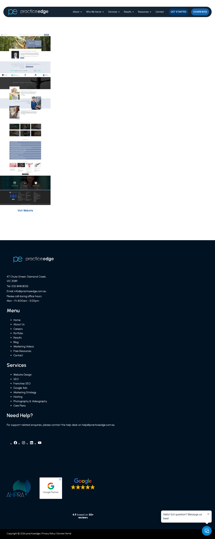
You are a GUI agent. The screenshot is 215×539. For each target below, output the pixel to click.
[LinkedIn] (32, 443)
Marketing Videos (23, 346)
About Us (19, 324)
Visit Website (25, 210)
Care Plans (19, 405)
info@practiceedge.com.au (30, 291)
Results (17, 337)
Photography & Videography (30, 401)
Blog (15, 342)
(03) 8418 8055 (19, 286)
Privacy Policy (48, 533)
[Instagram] (24, 443)
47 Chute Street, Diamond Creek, (26, 276)
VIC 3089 (12, 281)
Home (16, 320)
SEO (16, 379)
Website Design (22, 374)
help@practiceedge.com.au (98, 424)
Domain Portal (64, 533)
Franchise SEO (22, 383)
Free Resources (22, 351)
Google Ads (20, 387)
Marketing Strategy (24, 392)
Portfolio (18, 333)
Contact (18, 355)
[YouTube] (40, 443)
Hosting (17, 396)
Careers (18, 328)
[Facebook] (15, 443)
